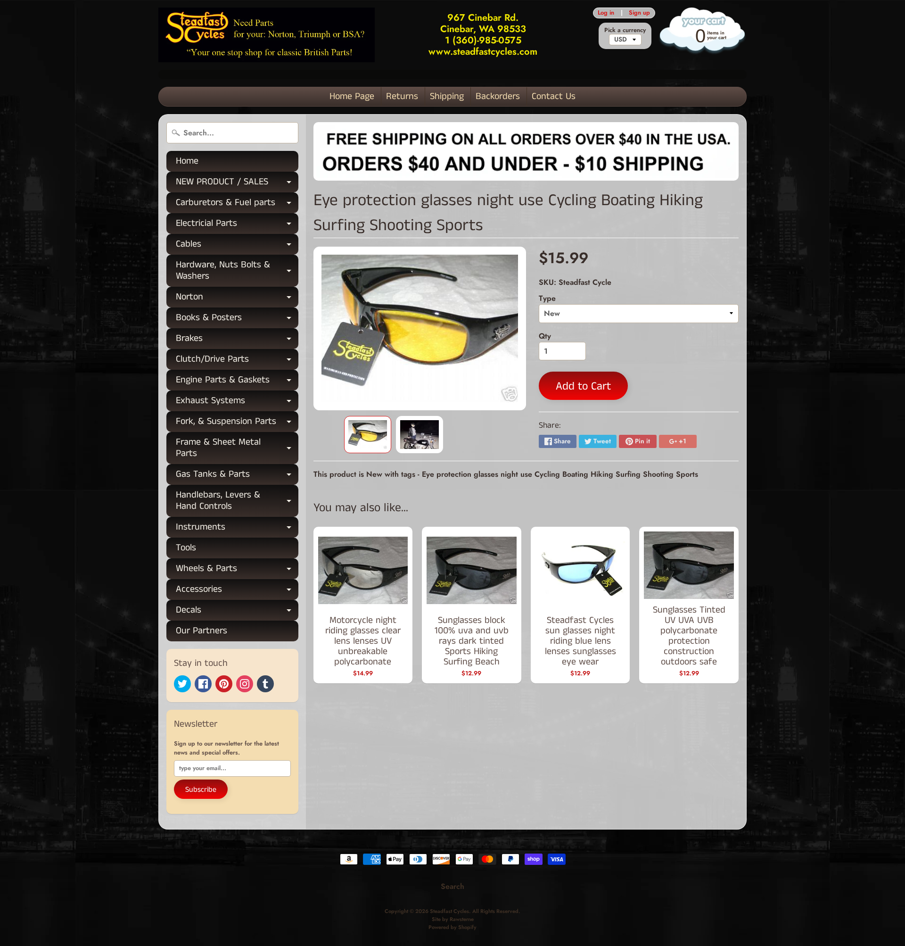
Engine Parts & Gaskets (237, 381)
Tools (186, 548)
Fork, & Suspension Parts (237, 423)
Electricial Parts (237, 225)
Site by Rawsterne (453, 919)
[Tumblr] (265, 683)
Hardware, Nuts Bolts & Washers (237, 271)
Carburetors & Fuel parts (237, 204)
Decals (237, 612)
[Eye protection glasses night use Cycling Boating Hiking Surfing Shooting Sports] (367, 435)
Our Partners (201, 631)
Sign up (639, 13)
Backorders (498, 96)
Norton (237, 298)
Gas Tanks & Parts (237, 476)
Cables (237, 246)
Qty (545, 336)
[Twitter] (182, 683)
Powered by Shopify (452, 927)
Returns (402, 96)
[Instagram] (244, 683)
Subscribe (200, 789)
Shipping (447, 96)
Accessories (237, 591)
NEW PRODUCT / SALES (237, 183)
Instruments (237, 529)
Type (547, 298)
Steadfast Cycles (449, 911)
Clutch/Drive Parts (237, 361)
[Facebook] (203, 683)
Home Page (351, 96)
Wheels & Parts (237, 570)
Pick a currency (625, 29)
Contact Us (554, 96)
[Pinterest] (223, 683)
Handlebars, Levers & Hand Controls (237, 501)
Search (452, 886)
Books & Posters (237, 319)
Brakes (237, 340)
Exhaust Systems (237, 402)
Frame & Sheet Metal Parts (237, 448)
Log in (606, 13)
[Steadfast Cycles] (266, 35)
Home (187, 161)
